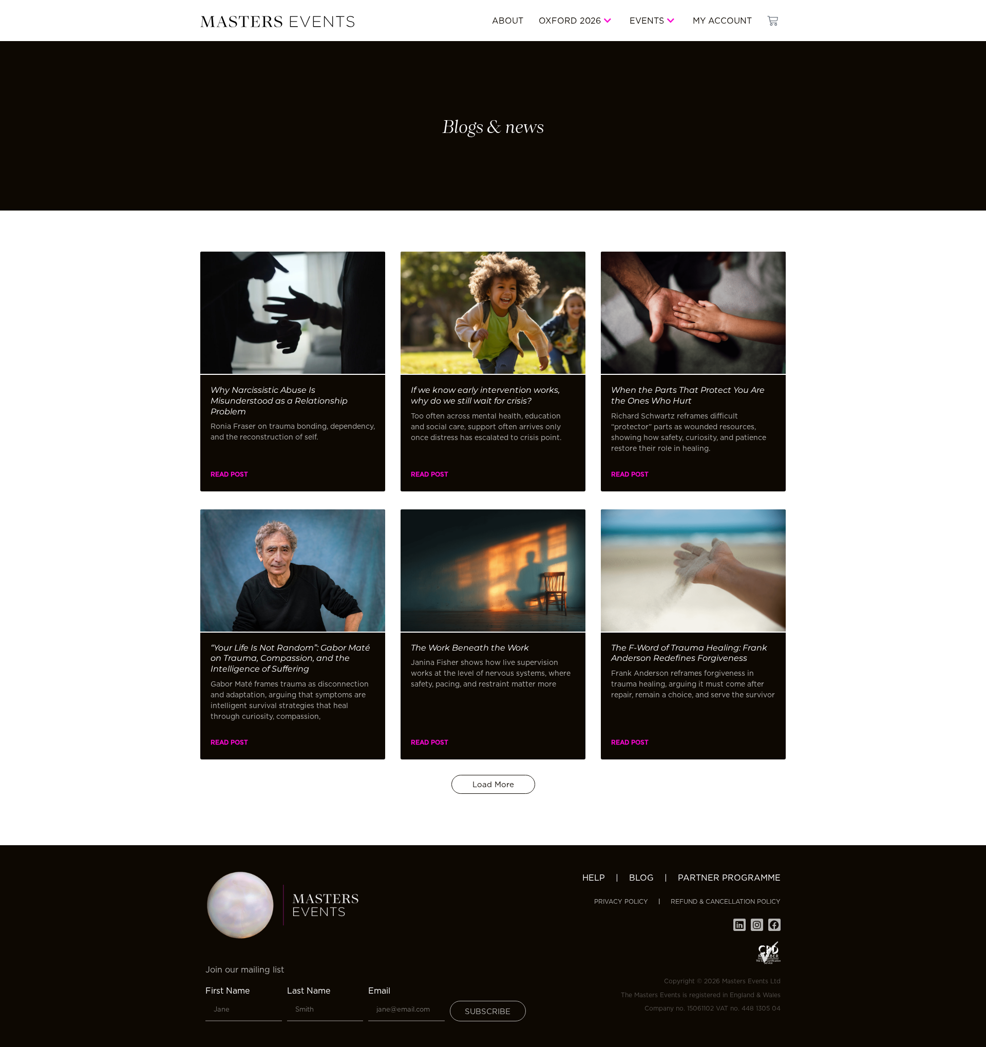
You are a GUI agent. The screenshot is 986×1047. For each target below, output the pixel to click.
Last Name (308, 990)
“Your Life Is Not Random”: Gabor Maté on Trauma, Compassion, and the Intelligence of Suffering (290, 658)
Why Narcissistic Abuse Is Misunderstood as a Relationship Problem (279, 400)
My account (722, 20)
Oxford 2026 (570, 20)
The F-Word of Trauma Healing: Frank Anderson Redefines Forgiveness (689, 653)
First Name (227, 990)
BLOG (641, 877)
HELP (593, 877)
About (507, 20)
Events (647, 20)
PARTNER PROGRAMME (729, 877)
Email (379, 990)
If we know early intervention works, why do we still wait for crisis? (485, 395)
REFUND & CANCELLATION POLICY (726, 901)
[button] (493, 784)
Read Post (229, 474)
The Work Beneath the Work (470, 648)
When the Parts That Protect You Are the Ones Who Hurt (688, 395)
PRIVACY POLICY (621, 901)
